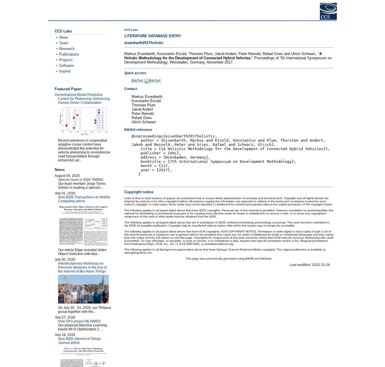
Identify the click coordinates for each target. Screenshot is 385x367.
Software (66, 65)
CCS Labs (131, 29)
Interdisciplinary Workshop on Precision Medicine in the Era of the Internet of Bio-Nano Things (82, 267)
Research (67, 49)
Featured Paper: (68, 89)
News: (60, 170)
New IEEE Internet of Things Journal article (79, 341)
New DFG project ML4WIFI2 (79, 321)
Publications (69, 54)
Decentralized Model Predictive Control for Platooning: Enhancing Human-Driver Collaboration (82, 99)
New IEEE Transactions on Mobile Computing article (84, 199)
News (63, 37)
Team (63, 43)
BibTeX (138, 81)
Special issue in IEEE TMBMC (81, 180)
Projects (66, 60)
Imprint (64, 71)
